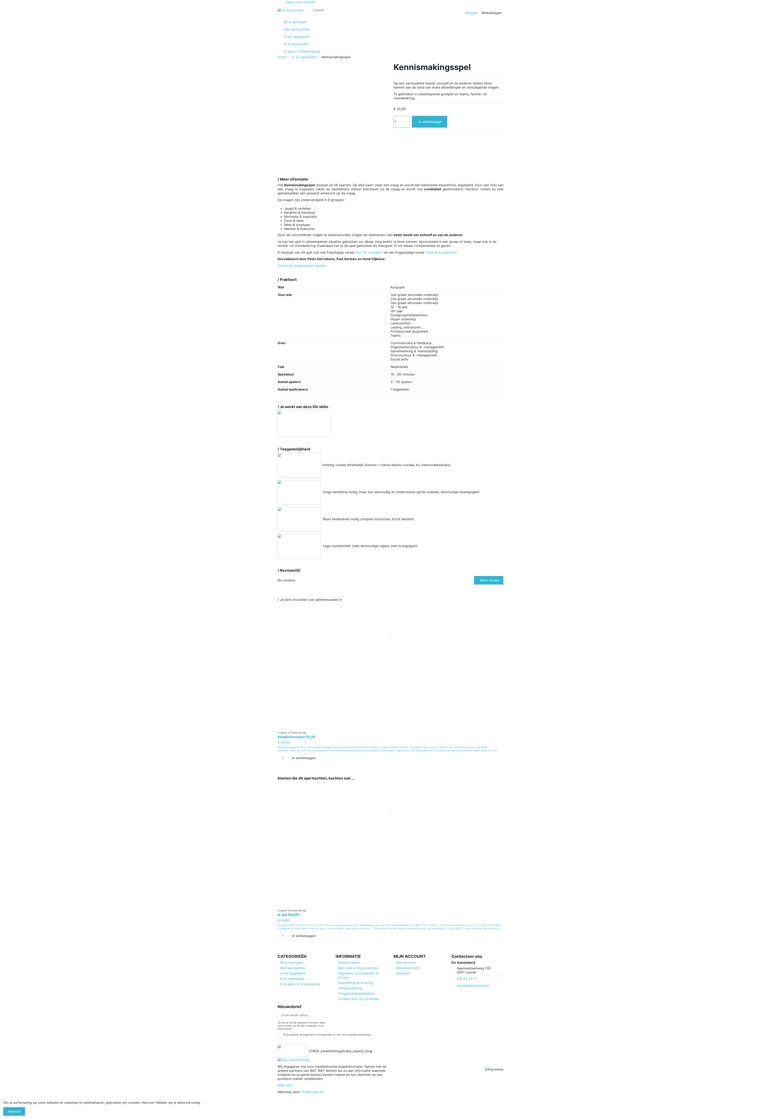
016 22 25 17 (467, 979)
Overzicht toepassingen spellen (302, 266)
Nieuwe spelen (349, 962)
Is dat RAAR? (289, 915)
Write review (489, 580)
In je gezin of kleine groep (300, 984)
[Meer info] (390, 726)
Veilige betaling (350, 988)
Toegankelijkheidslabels (356, 993)
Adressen (403, 973)
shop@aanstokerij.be (473, 985)
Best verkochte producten (358, 968)
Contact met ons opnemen (358, 999)
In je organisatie (292, 979)
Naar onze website (300, 2)
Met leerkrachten (293, 968)
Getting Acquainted (441, 252)
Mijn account (406, 962)
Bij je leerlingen (291, 962)
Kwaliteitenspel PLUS (296, 737)
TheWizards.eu (312, 1092)
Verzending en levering (355, 983)
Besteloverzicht (408, 968)
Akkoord (14, 1111)
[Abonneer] (367, 1015)
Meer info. (285, 1085)
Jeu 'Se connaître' (369, 252)
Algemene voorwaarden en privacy (358, 975)
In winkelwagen (430, 122)
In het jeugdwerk (293, 973)
